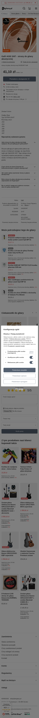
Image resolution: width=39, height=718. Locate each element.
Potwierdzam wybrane (19, 376)
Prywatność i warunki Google (16, 346)
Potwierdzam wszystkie (19, 370)
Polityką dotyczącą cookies (18, 339)
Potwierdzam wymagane (19, 381)
